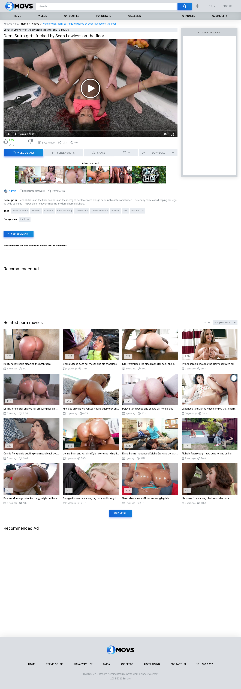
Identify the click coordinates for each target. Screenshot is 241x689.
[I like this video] (6, 142)
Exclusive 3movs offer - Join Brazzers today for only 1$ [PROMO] (37, 29)
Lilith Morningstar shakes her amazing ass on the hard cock (31, 408)
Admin (12, 190)
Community (219, 15)
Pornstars (103, 15)
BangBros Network (34, 190)
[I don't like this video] (30, 142)
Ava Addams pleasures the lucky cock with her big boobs (210, 364)
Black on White (20, 210)
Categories (71, 15)
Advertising (152, 664)
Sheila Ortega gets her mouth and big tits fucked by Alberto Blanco (91, 364)
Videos (42, 15)
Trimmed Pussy (99, 210)
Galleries (134, 15)
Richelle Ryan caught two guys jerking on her (207, 453)
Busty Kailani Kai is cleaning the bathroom (27, 364)
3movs (127, 678)
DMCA (106, 664)
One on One (82, 210)
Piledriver (48, 210)
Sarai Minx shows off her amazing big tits (145, 498)
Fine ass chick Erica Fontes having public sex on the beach (91, 408)
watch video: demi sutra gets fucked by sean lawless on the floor (79, 23)
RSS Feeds (126, 664)
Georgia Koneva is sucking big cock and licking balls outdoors (91, 498)
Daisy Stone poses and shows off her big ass (147, 408)
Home (17, 15)
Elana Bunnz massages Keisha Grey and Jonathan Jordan (150, 453)
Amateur (36, 210)
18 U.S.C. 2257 (204, 664)
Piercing (115, 210)
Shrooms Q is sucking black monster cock (205, 498)
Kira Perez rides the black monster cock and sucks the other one (150, 364)
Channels (188, 15)
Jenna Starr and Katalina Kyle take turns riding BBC (91, 453)
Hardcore (24, 219)
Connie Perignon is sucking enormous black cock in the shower (31, 453)
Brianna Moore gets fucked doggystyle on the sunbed (31, 498)
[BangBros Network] (90, 181)
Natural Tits (137, 210)
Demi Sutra (58, 190)
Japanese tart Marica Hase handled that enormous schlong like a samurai (210, 408)
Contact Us (178, 664)
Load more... (120, 513)
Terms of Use (54, 664)
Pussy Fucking (64, 210)
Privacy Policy (83, 664)
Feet (125, 210)
